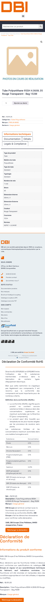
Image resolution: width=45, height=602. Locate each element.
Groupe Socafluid (29, 352)
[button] (23, 16)
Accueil (3, 33)
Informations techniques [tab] (17, 134)
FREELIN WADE (14, 122)
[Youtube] (12, 341)
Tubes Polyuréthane (15, 33)
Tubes (7, 33)
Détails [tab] (27, 139)
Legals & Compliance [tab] (15, 143)
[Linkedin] (2, 257)
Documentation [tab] (12, 139)
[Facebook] (9, 341)
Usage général (15, 125)
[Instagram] (5, 341)
